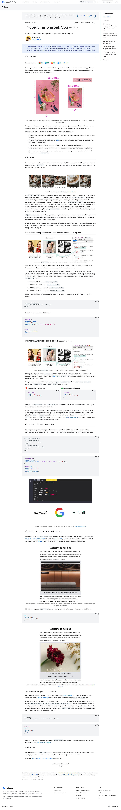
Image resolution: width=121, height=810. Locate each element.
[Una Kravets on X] (33, 40)
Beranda (27, 22)
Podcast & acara (80, 798)
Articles (5, 7)
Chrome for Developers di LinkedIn (107, 795)
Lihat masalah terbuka (60, 793)
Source (66, 63)
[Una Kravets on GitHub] (35, 40)
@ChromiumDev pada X (104, 790)
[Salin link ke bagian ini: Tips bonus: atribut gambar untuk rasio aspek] (60, 692)
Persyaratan (5, 806)
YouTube (100, 793)
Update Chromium (81, 793)
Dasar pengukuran (45, 2)
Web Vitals (59, 539)
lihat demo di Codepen (44, 742)
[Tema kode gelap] (96, 301)
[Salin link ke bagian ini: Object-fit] (35, 158)
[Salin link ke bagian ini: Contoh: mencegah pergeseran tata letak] (62, 531)
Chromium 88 (68, 50)
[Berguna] (92, 22)
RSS (99, 798)
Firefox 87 (75, 50)
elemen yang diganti (72, 417)
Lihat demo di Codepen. (80, 526)
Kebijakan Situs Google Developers (72, 775)
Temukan (34, 2)
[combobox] (88, 1)
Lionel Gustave (47, 758)
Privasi (11, 806)
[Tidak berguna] (94, 22)
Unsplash (40, 541)
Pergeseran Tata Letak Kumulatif (35, 539)
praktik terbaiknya (43, 698)
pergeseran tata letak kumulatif (58, 48)
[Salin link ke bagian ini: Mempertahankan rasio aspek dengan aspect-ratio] (72, 341)
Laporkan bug (57, 790)
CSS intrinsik (56, 376)
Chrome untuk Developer (82, 790)
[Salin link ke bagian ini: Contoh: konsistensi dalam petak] (55, 425)
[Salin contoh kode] (98, 301)
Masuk (117, 2)
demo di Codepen (71, 191)
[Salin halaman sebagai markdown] (75, 27)
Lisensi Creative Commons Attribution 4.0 (68, 773)
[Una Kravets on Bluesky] (38, 40)
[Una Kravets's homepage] (40, 40)
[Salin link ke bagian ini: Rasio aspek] (37, 57)
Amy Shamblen (35, 758)
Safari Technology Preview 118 (88, 50)
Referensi (25, 2)
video (57, 140)
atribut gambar (67, 695)
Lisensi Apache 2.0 (33, 775)
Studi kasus (79, 795)
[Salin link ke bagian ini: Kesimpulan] (36, 748)
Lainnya (56, 2)
